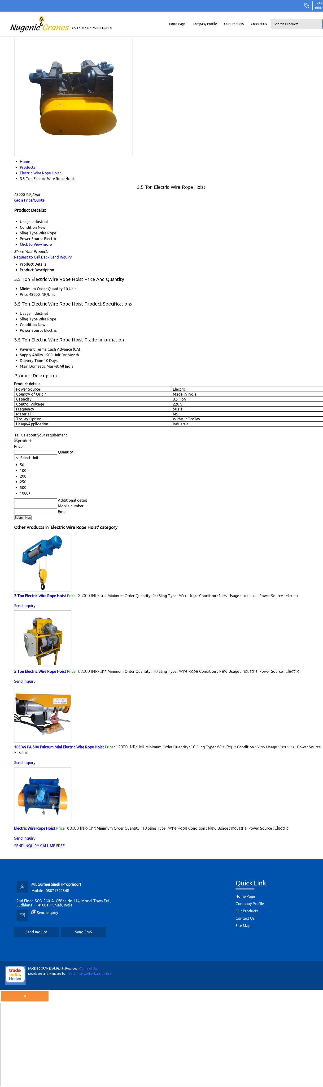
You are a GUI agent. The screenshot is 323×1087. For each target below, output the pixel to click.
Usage (25, 313)
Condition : (213, 596)
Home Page (177, 24)
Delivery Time (31, 360)
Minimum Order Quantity (41, 289)
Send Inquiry (61, 257)
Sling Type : (178, 596)
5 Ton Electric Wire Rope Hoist (40, 671)
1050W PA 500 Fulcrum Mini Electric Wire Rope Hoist (59, 747)
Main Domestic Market (39, 366)
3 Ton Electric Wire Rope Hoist (40, 596)
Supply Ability (31, 355)
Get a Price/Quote (29, 200)
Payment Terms (33, 349)
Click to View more (36, 244)
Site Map (243, 925)
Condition (28, 325)
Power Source (31, 330)
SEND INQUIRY (26, 846)
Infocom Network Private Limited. (89, 973)
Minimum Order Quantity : (133, 596)
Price (24, 294)
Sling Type (29, 319)
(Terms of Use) (89, 968)
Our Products (234, 24)
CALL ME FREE (52, 846)
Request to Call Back (31, 257)
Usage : (243, 596)
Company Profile (205, 24)
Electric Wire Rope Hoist (34, 828)
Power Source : (279, 596)
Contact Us (259, 24)
